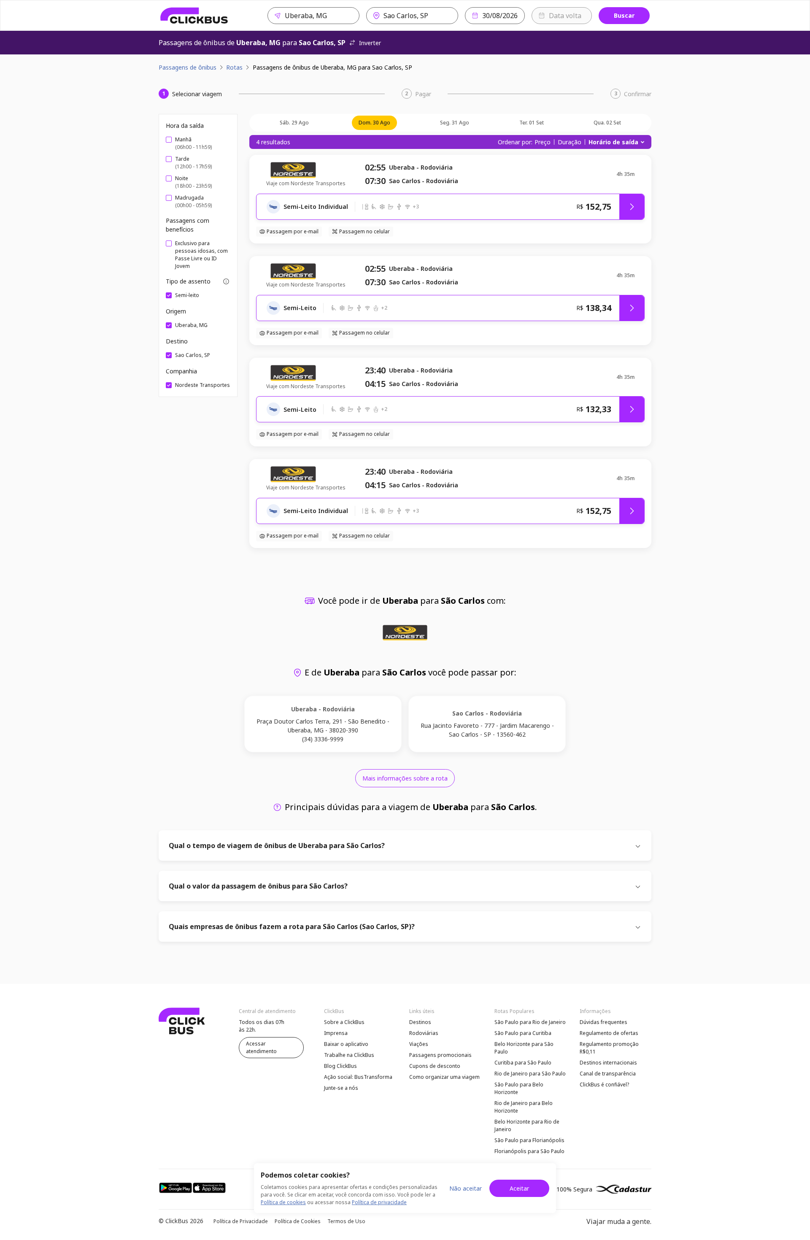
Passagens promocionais (440, 1055)
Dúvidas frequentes (603, 1022)
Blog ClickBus (340, 1066)
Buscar (624, 15)
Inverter (370, 43)
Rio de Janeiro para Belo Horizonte (523, 1107)
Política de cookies (283, 1202)
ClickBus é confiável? (604, 1084)
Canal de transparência (608, 1073)
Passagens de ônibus (187, 67)
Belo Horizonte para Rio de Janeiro (526, 1125)
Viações (418, 1044)
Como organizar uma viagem (444, 1077)
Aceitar (519, 1188)
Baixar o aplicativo (346, 1044)
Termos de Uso (346, 1221)
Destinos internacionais (608, 1062)
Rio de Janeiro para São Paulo (530, 1073)
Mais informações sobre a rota (405, 778)
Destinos (420, 1022)
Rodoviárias (423, 1033)
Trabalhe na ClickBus (349, 1055)
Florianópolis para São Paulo (529, 1151)
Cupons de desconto (434, 1066)
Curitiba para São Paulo (522, 1062)
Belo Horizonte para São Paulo (524, 1047)
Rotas (234, 67)
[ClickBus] (194, 15)
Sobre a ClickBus (344, 1022)
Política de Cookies (298, 1221)
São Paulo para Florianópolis (529, 1140)
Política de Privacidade (240, 1221)
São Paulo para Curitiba (522, 1033)
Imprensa (336, 1033)
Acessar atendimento (261, 1047)
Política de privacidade (379, 1202)
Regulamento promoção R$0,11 (609, 1047)
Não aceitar (465, 1188)
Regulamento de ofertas (609, 1033)
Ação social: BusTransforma (358, 1077)
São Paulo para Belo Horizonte (518, 1088)
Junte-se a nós (341, 1087)
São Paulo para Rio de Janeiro (530, 1022)
